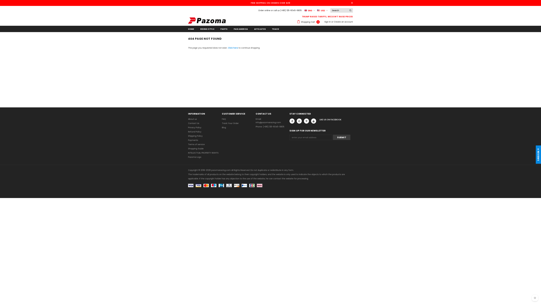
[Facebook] (292, 121)
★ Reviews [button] (538, 154)
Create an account (343, 21)
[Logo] (207, 20)
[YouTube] (313, 121)
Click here (233, 47)
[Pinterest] (306, 121)
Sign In (327, 21)
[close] (352, 3)
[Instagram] (299, 121)
